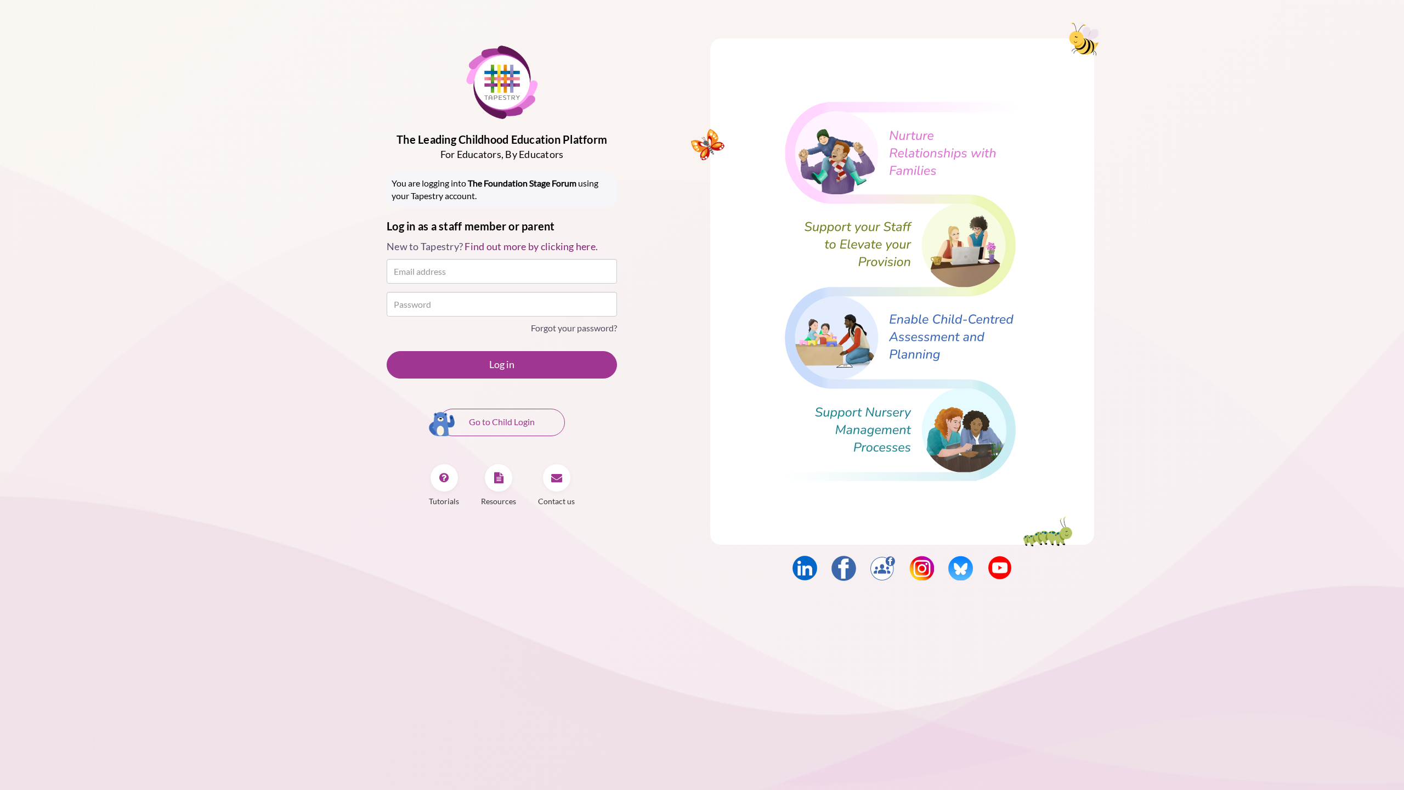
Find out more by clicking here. (531, 246)
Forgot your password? (574, 328)
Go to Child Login (502, 421)
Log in (501, 364)
